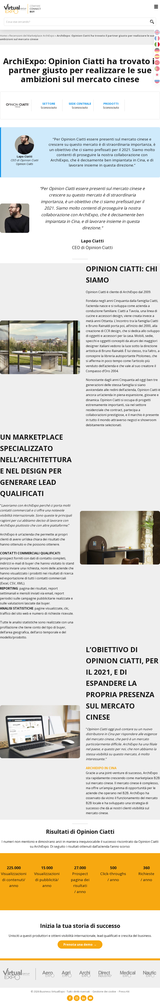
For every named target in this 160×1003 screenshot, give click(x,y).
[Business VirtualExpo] (80, 9)
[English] (157, 32)
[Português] (157, 68)
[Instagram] (77, 998)
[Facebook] (70, 998)
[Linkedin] (83, 998)
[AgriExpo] (66, 974)
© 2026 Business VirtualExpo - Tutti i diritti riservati (60, 991)
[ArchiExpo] (84, 974)
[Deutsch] (157, 50)
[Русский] (157, 80)
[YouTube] (90, 998)
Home (3, 35)
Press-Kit (124, 991)
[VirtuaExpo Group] (19, 974)
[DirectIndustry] (105, 974)
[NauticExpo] (149, 974)
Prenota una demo (77, 944)
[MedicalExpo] (127, 974)
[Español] (157, 56)
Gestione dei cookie (104, 991)
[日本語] (157, 74)
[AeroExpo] (48, 974)
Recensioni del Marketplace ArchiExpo (31, 35)
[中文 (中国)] (157, 62)
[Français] (157, 38)
